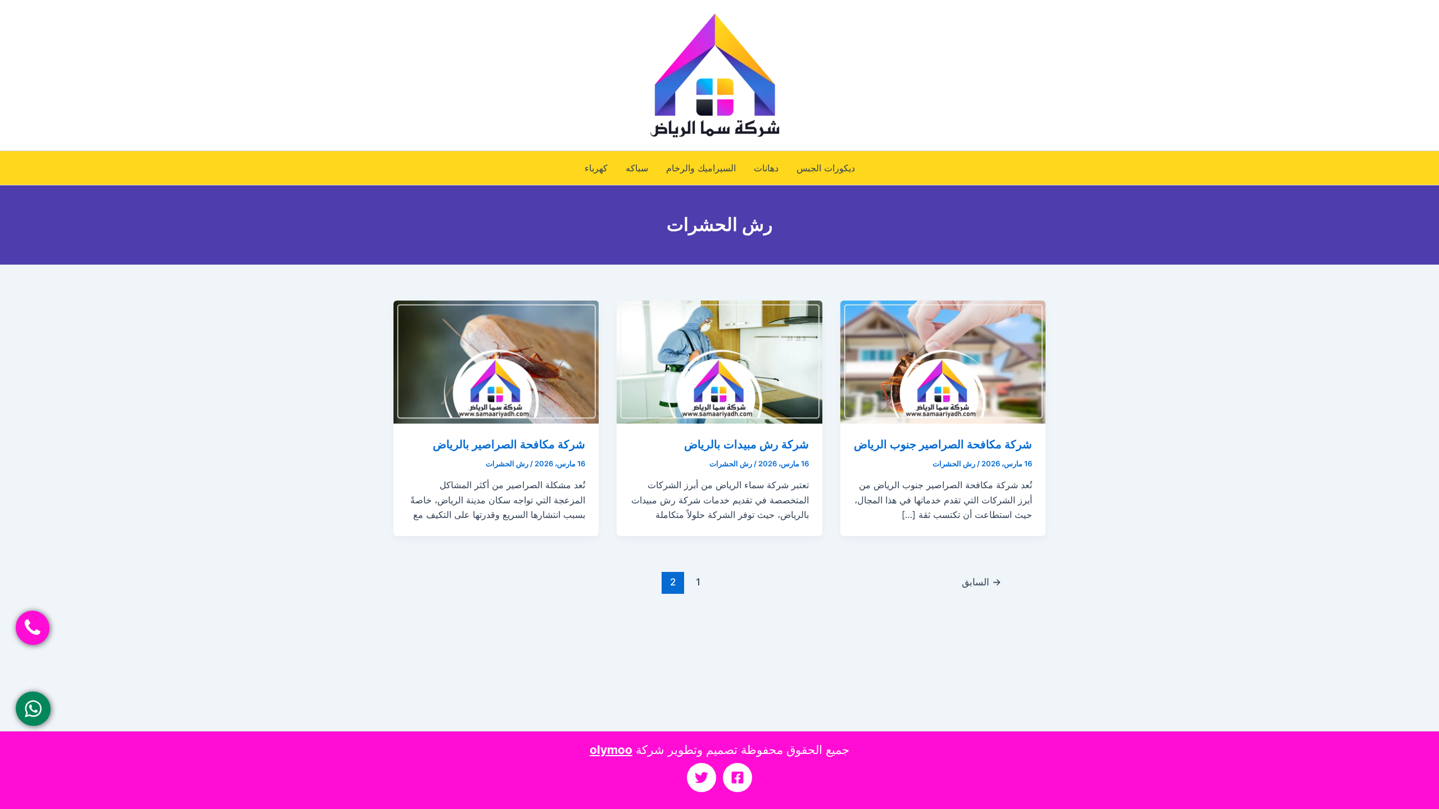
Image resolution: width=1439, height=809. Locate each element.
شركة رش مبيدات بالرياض (746, 444)
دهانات (766, 168)
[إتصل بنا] (32, 628)
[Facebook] (737, 777)
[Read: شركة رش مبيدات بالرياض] (719, 361)
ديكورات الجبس (826, 168)
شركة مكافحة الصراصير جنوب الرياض (943, 444)
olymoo (611, 750)
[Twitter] (701, 777)
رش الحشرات (954, 463)
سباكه (637, 168)
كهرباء (596, 168)
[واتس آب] (33, 709)
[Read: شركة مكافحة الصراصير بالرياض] (496, 361)
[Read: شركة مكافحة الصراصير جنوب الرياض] (943, 361)
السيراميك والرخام (701, 168)
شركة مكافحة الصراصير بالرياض (509, 444)
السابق (981, 582)
